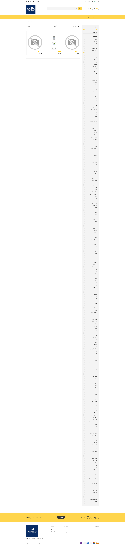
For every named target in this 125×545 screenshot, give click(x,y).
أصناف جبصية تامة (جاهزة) (92, 358)
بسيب (96, 123)
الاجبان (96, 276)
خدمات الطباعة (94, 319)
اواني (96, 342)
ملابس (96, 408)
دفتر (96, 164)
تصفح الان (61, 517)
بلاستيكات (95, 59)
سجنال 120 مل (94, 435)
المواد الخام (95, 344)
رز (96, 476)
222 (96, 335)
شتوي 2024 (95, 399)
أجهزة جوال (95, 132)
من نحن (88, 17)
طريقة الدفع (53, 530)
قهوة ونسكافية (94, 107)
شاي (96, 102)
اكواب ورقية (95, 71)
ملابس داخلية (94, 321)
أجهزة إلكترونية (94, 246)
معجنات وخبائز (94, 55)
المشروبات (95, 376)
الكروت (95, 282)
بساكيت (95, 64)
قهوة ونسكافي (94, 48)
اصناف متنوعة (94, 451)
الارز (96, 392)
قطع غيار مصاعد (94, 239)
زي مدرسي (95, 417)
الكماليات (95, 280)
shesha (96, 212)
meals (96, 214)
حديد (96, 353)
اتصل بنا (82, 17)
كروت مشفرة (94, 287)
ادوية (96, 310)
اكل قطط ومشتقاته (93, 121)
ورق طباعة (95, 228)
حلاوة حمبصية (30, 32)
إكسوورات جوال (94, 139)
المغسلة (95, 166)
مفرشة (95, 157)
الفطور (96, 159)
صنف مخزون (94, 128)
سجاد (96, 385)
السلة (98, 9)
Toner (96, 317)
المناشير (95, 223)
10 (96, 403)
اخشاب (96, 237)
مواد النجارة (95, 442)
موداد (96, 465)
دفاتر (96, 269)
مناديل (96, 301)
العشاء (96, 305)
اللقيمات (95, 230)
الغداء (96, 303)
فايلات (96, 410)
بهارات (96, 43)
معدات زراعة (94, 180)
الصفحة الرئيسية (94, 17)
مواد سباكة (95, 440)
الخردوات (95, 278)
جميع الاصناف (94, 264)
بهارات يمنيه (95, 394)
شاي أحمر (95, 184)
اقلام (96, 68)
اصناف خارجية (94, 458)
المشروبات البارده (93, 414)
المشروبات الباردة (93, 162)
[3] (78, 26)
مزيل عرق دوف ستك (93, 430)
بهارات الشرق (94, 178)
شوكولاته (95, 155)
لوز (96, 380)
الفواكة (96, 462)
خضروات (95, 141)
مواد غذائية (95, 150)
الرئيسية (27, 20)
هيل (96, 396)
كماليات (95, 41)
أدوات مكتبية (94, 112)
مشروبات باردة (94, 175)
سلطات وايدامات (94, 50)
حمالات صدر (95, 323)
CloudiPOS (35, 543)
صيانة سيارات (94, 487)
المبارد (96, 225)
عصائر (96, 84)
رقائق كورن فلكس (93, 109)
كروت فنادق (95, 469)
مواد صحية (95, 143)
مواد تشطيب (94, 490)
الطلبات (64, 530)
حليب (96, 39)
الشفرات (95, 285)
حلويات (96, 116)
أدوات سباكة (95, 294)
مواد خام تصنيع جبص (93, 355)
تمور (96, 364)
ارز (96, 57)
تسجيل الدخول (87, 1)
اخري (96, 496)
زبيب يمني (95, 378)
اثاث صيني (95, 255)
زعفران (95, 100)
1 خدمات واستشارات (93, 478)
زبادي (96, 96)
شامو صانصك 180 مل (93, 421)
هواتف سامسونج (94, 137)
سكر (96, 89)
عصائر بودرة (95, 87)
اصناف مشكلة (94, 266)
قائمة (64, 529)
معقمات (95, 125)
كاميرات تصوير (94, 244)
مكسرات (95, 298)
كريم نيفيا (95, 424)
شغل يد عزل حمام (93, 499)
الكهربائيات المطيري (93, 194)
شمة (96, 471)
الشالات (95, 262)
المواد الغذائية (94, 307)
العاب (96, 73)
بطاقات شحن (94, 82)
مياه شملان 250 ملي (93, 455)
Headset (96, 314)
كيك (96, 114)
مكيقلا (96, 485)
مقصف (96, 253)
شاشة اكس (95, 235)
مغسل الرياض (94, 401)
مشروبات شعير (94, 118)
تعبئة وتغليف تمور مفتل (92, 362)
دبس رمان (95, 91)
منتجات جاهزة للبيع (93, 348)
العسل (96, 371)
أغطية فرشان (94, 205)
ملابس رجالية (94, 444)
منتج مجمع (95, 346)
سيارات (95, 171)
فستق (96, 383)
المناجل (95, 221)
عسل (96, 467)
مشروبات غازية (94, 52)
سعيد (96, 257)
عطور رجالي (95, 419)
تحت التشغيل (94, 200)
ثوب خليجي (95, 219)
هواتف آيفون (95, 134)
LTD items (95, 196)
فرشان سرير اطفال (93, 203)
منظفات (95, 46)
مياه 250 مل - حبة (68, 32)
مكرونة (95, 77)
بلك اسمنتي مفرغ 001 (93, 153)
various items (95, 273)
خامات (96, 198)
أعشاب (96, 187)
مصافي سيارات (94, 173)
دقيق (96, 93)
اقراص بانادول (94, 66)
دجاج (96, 75)
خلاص (96, 360)
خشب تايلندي (94, 332)
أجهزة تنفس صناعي (93, 216)
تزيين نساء (95, 337)
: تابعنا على (37, 1)
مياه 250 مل (48, 32)
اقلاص (96, 339)
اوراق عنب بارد (94, 191)
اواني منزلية (95, 61)
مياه (96, 105)
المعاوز (96, 260)
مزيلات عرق (95, 426)
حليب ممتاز (95, 460)
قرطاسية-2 (95, 130)
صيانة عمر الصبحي (93, 148)
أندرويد (96, 189)
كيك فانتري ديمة (94, 373)
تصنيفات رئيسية (94, 241)
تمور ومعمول (94, 80)
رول (96, 351)
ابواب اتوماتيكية (94, 296)
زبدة (96, 98)
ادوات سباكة (95, 326)
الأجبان (96, 449)
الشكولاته (95, 232)
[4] (75, 26)
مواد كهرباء (95, 437)
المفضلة (91, 9)
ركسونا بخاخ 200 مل (93, 433)
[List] (73, 26)
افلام (96, 271)
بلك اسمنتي (95, 207)
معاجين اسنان (94, 428)
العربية (96, 1)
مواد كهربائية (94, 483)
